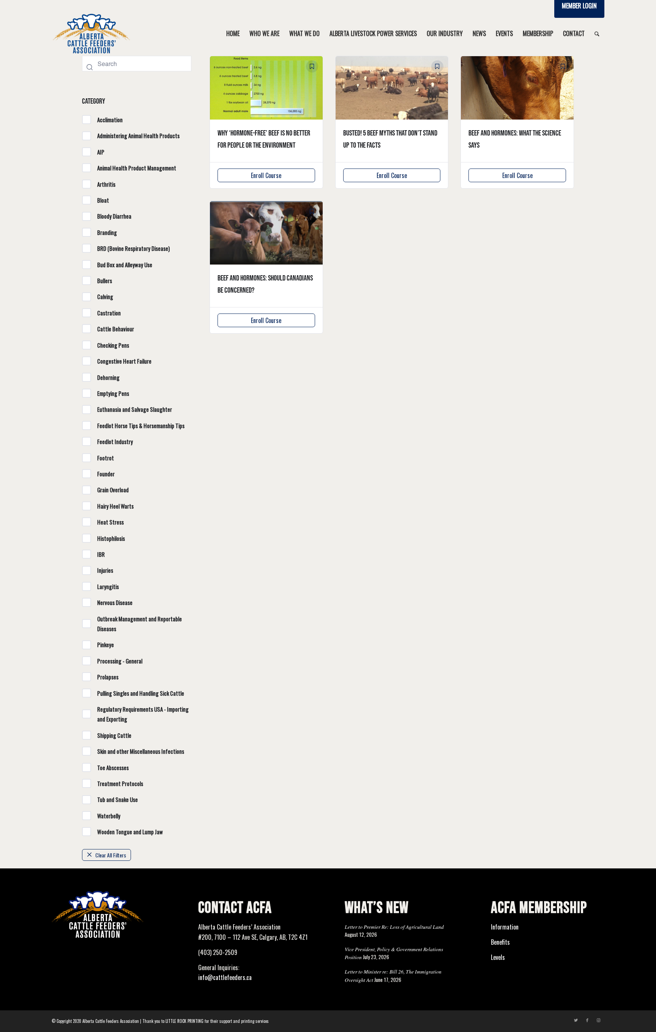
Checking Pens (113, 345)
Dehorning (108, 377)
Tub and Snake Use (117, 799)
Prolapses (107, 677)
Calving (105, 296)
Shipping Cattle (114, 735)
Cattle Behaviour (115, 329)
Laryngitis (108, 586)
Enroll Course (266, 175)
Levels (498, 957)
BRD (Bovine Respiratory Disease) (133, 248)
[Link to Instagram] (598, 1020)
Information (505, 926)
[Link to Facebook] (587, 1020)
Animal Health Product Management (136, 168)
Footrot (105, 458)
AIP (100, 152)
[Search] (597, 33)
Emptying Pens (113, 393)
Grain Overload (113, 489)
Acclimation (110, 119)
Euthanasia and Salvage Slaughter (134, 409)
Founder (106, 474)
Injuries (105, 570)
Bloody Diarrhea (114, 216)
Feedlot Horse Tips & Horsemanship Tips (140, 425)
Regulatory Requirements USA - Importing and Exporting (143, 714)
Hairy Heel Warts (115, 506)
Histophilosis (111, 538)
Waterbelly (108, 815)
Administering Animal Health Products (138, 135)
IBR (101, 554)
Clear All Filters (110, 855)
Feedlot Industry (115, 441)
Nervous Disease (114, 602)
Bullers (104, 280)
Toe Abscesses (113, 767)
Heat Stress (110, 522)
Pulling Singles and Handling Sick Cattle (140, 693)
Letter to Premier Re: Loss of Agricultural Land (394, 926)
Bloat (103, 200)
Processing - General (119, 661)
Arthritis (106, 184)
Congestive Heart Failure (124, 361)
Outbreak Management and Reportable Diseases (139, 623)
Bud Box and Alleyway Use (124, 264)
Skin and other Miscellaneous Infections (140, 751)
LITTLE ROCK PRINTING (184, 1021)
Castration (109, 313)
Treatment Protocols (120, 783)
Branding (107, 232)
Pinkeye (105, 644)
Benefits (500, 942)
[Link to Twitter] (576, 1020)
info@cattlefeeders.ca (225, 977)
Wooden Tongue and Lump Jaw (130, 831)
